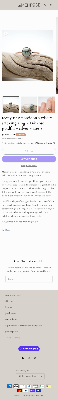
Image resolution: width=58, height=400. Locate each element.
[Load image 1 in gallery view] (11, 105)
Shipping (5, 138)
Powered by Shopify (36, 395)
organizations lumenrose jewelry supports (23, 325)
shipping (9, 301)
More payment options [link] (29, 165)
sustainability (11, 319)
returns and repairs (13, 295)
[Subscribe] (49, 279)
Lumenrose (25, 395)
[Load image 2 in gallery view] (29, 105)
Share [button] (7, 230)
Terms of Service (12, 337)
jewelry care (10, 313)
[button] (5, 5)
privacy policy (11, 331)
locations (9, 307)
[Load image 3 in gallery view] (46, 105)
